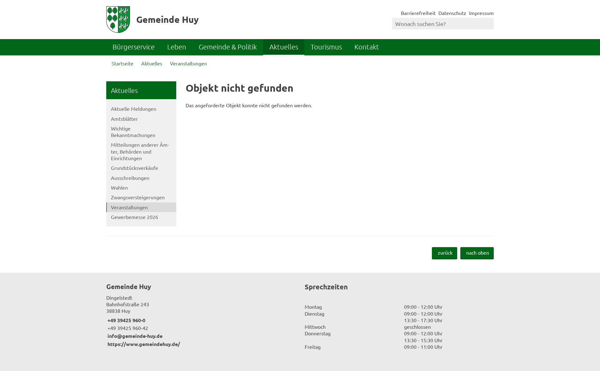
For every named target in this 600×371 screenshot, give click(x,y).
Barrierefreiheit (418, 13)
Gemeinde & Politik (228, 47)
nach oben (477, 252)
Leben (176, 47)
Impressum (481, 13)
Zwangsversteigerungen (138, 197)
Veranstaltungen (188, 63)
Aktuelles (283, 47)
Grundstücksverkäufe (134, 168)
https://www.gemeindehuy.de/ (143, 344)
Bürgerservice (133, 47)
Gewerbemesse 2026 (134, 217)
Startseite (122, 63)
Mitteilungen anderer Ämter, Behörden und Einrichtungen (140, 151)
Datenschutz (452, 13)
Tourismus (326, 47)
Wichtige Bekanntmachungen (133, 131)
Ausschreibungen (130, 178)
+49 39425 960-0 (125, 320)
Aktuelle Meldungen (133, 108)
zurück (445, 252)
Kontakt (366, 47)
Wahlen (119, 187)
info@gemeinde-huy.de (134, 336)
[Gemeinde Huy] (200, 314)
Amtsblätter (124, 118)
